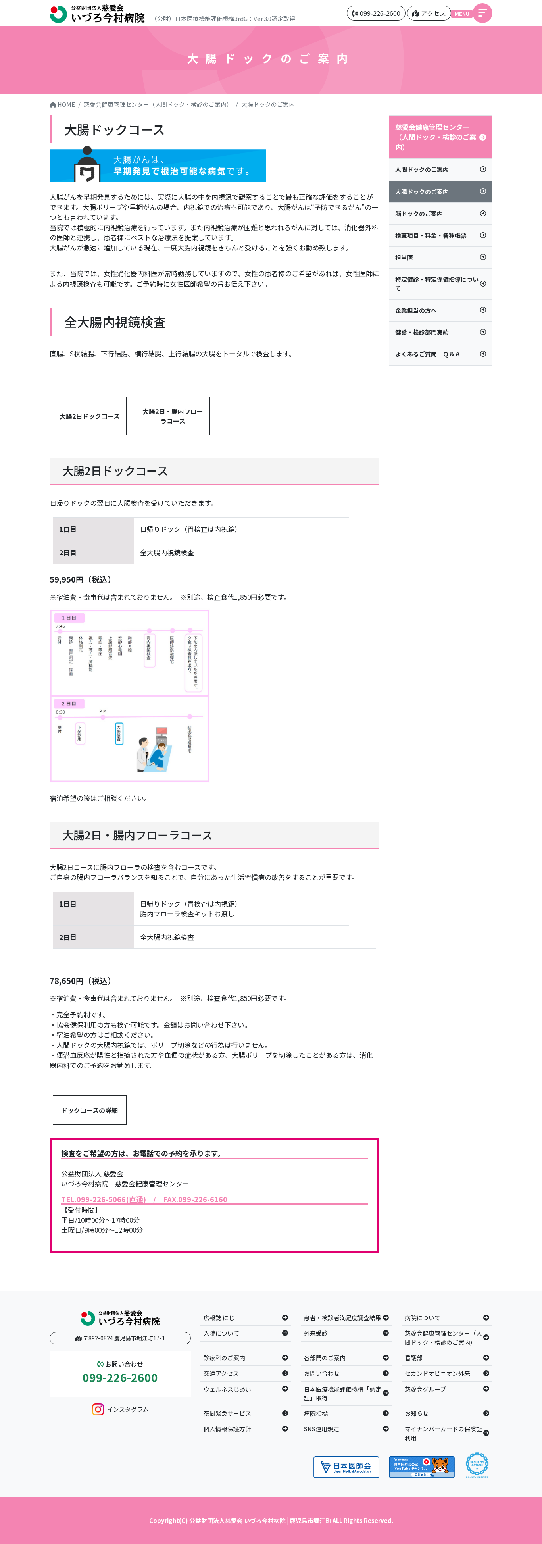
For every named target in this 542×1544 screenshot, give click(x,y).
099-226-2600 (120, 1377)
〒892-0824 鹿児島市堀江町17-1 (123, 1338)
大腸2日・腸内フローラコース (172, 415)
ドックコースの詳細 (89, 1110)
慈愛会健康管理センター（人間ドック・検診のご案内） (158, 104)
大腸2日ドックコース (90, 416)
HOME (65, 104)
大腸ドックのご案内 (268, 104)
